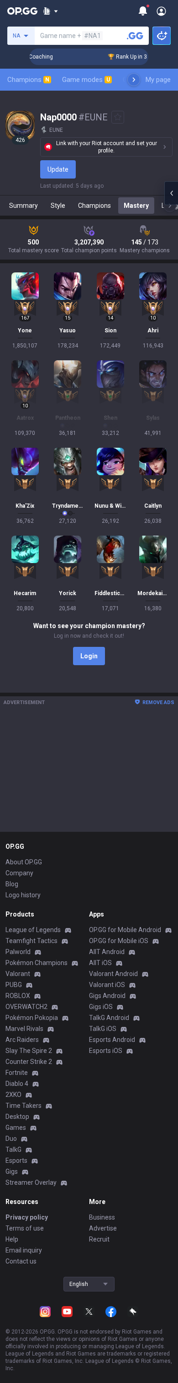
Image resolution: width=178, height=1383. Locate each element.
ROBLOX (17, 995)
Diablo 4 (16, 1083)
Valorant (17, 973)
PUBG (13, 984)
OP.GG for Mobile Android (125, 929)
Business (102, 1217)
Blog (11, 884)
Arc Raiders (22, 1039)
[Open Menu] (161, 11)
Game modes (86, 80)
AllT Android (107, 951)
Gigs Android (107, 995)
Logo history (23, 895)
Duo (11, 1138)
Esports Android (112, 1039)
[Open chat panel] (171, 193)
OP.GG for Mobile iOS (118, 940)
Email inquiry (23, 1250)
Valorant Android (113, 973)
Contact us (21, 1261)
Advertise (103, 1228)
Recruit (99, 1239)
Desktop (17, 1116)
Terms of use (24, 1228)
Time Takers (23, 1105)
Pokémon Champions (36, 962)
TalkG (13, 1149)
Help (11, 1239)
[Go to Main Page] (22, 11)
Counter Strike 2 (28, 1061)
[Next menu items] (133, 79)
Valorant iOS (107, 984)
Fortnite (16, 1072)
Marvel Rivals (24, 1028)
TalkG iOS (102, 1028)
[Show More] (50, 11)
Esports (16, 1160)
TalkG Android (109, 1017)
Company (19, 873)
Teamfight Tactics (31, 940)
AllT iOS (100, 962)
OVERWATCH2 (26, 1006)
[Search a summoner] (135, 36)
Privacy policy (26, 1217)
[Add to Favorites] (117, 117)
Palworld (18, 951)
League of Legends (33, 929)
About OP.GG (23, 862)
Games (15, 1127)
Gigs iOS (101, 1006)
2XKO (13, 1094)
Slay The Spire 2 (28, 1050)
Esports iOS (105, 1050)
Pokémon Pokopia (31, 1017)
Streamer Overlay (31, 1182)
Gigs (11, 1171)
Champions (28, 80)
